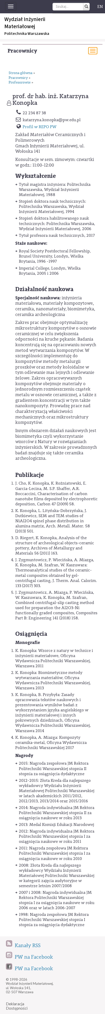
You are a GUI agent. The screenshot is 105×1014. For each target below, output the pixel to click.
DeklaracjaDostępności (17, 1005)
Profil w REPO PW (39, 126)
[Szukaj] (86, 7)
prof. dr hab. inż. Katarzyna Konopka (50, 99)
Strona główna (20, 73)
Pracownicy (22, 51)
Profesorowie (20, 82)
